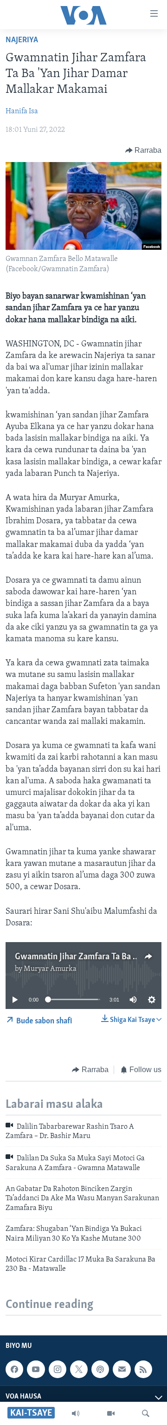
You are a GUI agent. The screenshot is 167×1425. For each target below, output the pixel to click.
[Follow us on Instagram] (57, 1369)
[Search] (146, 1413)
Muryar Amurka (50, 969)
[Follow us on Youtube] (36, 1369)
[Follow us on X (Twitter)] (79, 1369)
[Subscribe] (121, 1369)
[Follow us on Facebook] (14, 1369)
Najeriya (22, 40)
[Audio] (76, 1413)
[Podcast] (100, 1369)
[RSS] (143, 1369)
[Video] (111, 1413)
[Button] (143, 150)
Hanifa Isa (22, 111)
